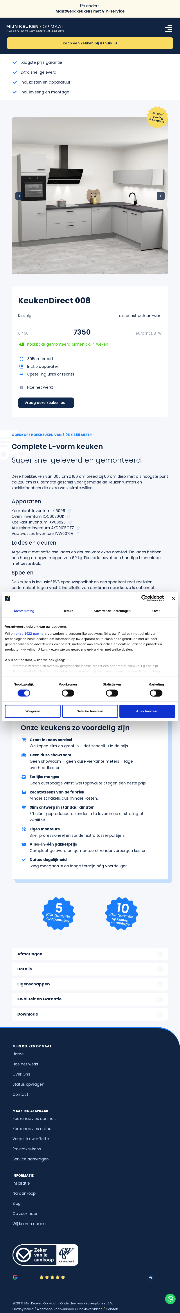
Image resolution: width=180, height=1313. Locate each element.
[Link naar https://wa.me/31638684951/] (170, 1299)
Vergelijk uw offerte (31, 1139)
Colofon (112, 1309)
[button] (19, 196)
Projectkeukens (27, 1149)
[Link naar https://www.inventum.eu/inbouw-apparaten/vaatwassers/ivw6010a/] (77, 534)
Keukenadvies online (32, 1128)
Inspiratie (21, 1183)
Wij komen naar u (29, 1223)
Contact (20, 1094)
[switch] (68, 693)
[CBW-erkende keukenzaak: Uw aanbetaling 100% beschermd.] (45, 1255)
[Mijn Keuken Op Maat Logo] (35, 26)
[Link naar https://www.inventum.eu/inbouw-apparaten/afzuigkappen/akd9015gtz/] (78, 528)
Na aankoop (24, 1193)
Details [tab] (68, 611)
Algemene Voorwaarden (55, 1309)
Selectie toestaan (90, 711)
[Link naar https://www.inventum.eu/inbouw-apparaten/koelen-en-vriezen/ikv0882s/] (70, 522)
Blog (17, 1203)
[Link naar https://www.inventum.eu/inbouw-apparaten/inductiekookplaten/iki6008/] (69, 511)
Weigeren (32, 711)
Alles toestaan (147, 711)
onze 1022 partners (31, 633)
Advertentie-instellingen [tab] (112, 611)
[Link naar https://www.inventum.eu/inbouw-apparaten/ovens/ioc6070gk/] (69, 516)
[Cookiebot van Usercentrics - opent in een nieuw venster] (144, 598)
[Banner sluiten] (173, 598)
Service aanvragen (31, 1159)
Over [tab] (156, 611)
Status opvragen (28, 1084)
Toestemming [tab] (23, 611)
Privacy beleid (23, 1309)
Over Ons (21, 1074)
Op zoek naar (25, 1213)
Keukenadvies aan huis (34, 1118)
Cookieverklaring (91, 1309)
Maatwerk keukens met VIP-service (90, 11)
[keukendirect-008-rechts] (90, 195)
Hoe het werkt (40, 387)
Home (18, 1054)
